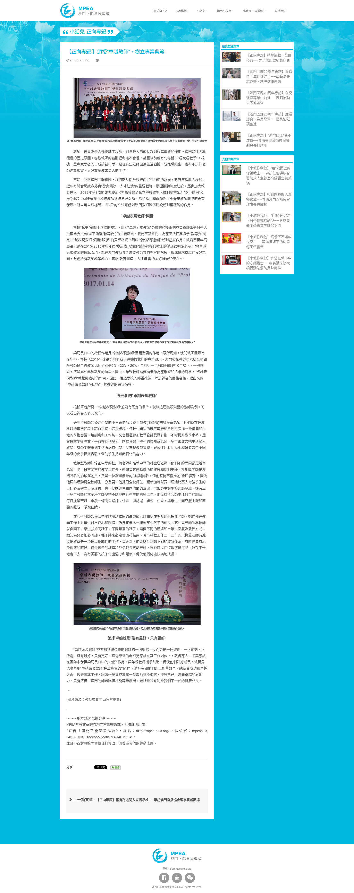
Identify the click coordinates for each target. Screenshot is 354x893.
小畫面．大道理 (253, 10)
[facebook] (164, 878)
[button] (190, 878)
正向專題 (96, 32)
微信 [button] (116, 767)
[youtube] (177, 878)
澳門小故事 (224, 10)
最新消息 (182, 10)
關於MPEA (160, 10)
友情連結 (280, 10)
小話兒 (201, 10)
